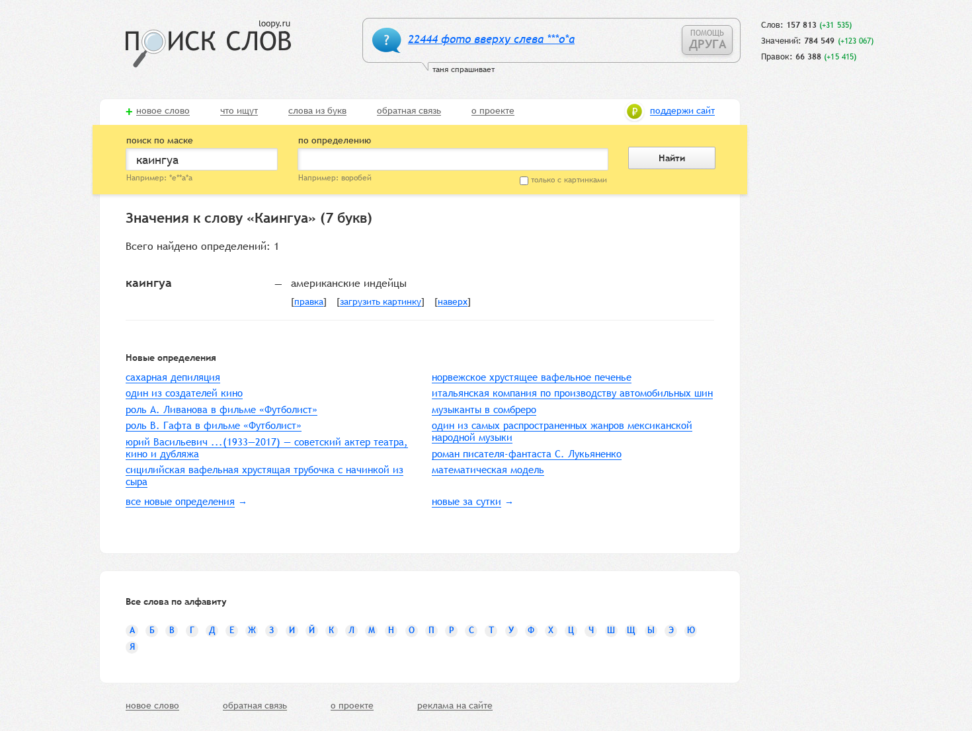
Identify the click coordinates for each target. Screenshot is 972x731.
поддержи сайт (682, 111)
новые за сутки (466, 501)
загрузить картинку (380, 302)
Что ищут (239, 111)
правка (308, 302)
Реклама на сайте (455, 706)
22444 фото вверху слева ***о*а (491, 39)
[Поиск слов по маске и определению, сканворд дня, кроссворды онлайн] (208, 43)
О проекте (492, 111)
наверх (452, 302)
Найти (672, 158)
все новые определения (180, 501)
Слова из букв (317, 111)
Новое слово (163, 111)
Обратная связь (409, 111)
